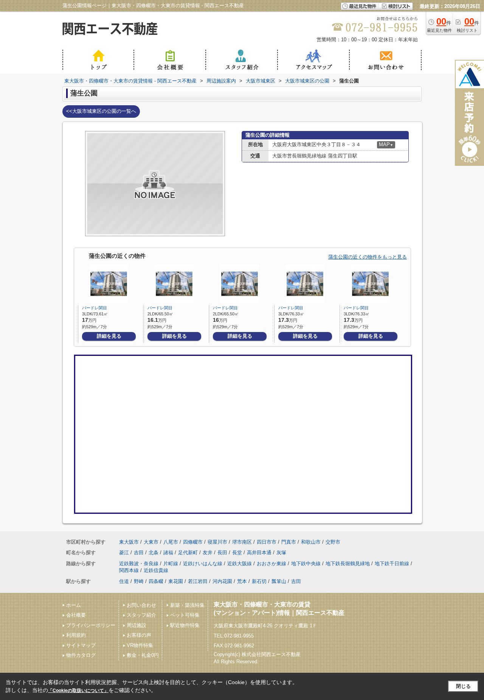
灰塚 (281, 552)
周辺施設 (136, 625)
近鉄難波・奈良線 (138, 563)
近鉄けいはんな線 (202, 563)
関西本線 (129, 570)
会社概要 (76, 615)
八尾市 (170, 542)
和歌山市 (311, 542)
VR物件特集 (140, 645)
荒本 (242, 581)
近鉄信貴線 (156, 570)
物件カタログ (81, 655)
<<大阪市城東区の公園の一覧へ (101, 111)
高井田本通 (259, 552)
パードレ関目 (94, 308)
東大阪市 (129, 542)
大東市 (151, 542)
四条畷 (156, 581)
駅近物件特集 (185, 625)
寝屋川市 (217, 542)
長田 (222, 552)
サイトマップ (81, 645)
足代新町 (188, 552)
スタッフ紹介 (141, 615)
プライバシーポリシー (90, 625)
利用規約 (76, 635)
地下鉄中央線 (306, 563)
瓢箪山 (278, 581)
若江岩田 (198, 581)
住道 (124, 581)
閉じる (463, 686)
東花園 (175, 581)
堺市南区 (242, 542)
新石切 (259, 581)
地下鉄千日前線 (392, 563)
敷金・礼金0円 (143, 655)
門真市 (288, 542)
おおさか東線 (271, 563)
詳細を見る (109, 336)
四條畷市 (193, 542)
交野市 (333, 542)
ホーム (73, 605)
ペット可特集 (185, 615)
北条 (153, 552)
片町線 (170, 563)
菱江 (124, 552)
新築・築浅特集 (187, 605)
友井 (208, 552)
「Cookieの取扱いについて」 (78, 690)
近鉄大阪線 (239, 563)
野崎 (139, 581)
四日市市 (266, 542)
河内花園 (222, 581)
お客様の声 (139, 635)
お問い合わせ (141, 605)
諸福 (168, 552)
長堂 (237, 552)
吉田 (139, 552)
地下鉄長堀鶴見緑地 (348, 563)
